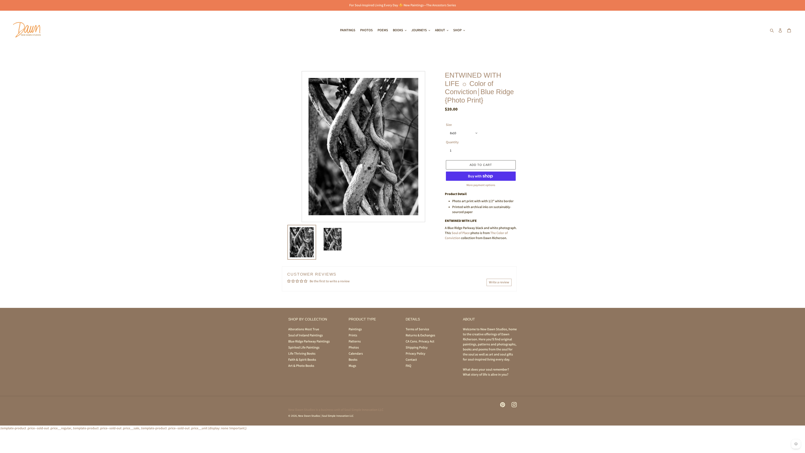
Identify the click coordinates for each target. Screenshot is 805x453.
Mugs (352, 365)
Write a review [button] (499, 282)
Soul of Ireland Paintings (305, 335)
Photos (354, 347)
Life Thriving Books (302, 353)
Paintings (355, 329)
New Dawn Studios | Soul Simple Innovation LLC (325, 416)
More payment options (480, 185)
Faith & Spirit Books (302, 359)
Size (449, 124)
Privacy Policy (415, 353)
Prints (353, 335)
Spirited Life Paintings (303, 347)
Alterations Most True (303, 329)
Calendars (356, 353)
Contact (411, 359)
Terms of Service (417, 329)
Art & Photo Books (301, 365)
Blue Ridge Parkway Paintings (309, 341)
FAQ (408, 365)
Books (353, 359)
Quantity (452, 142)
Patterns (355, 341)
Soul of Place (461, 233)
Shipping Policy (417, 347)
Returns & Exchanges (420, 335)
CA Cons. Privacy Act (420, 341)
